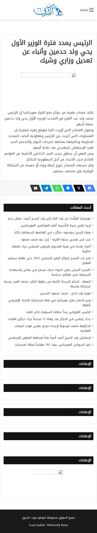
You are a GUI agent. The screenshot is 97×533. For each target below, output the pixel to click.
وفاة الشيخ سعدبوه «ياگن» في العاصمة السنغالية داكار (52, 232)
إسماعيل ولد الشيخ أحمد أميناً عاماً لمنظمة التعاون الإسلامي (49, 338)
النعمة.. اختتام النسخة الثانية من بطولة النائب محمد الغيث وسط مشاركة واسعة (47, 284)
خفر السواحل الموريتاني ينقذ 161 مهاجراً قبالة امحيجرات (53, 345)
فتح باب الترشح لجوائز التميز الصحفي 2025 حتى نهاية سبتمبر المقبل (49, 260)
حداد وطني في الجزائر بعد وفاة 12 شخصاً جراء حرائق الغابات (49, 319)
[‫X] (77, 188)
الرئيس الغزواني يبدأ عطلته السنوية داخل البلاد (58, 312)
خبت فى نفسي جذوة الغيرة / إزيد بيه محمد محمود (56, 239)
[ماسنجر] (66, 188)
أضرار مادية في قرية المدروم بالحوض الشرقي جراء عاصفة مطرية (51, 249)
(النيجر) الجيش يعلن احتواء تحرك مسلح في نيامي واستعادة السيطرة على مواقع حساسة (50, 272)
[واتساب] (55, 188)
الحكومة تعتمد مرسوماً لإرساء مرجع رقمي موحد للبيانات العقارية (52, 328)
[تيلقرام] (45, 188)
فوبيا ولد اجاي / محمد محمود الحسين (65, 293)
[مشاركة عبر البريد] (34, 188)
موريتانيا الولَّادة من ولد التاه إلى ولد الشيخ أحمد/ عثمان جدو (49, 218)
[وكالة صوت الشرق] (48, 10)
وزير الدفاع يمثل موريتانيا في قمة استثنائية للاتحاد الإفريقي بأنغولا (49, 302)
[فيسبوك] (88, 188)
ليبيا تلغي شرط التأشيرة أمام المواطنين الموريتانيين (56, 225)
